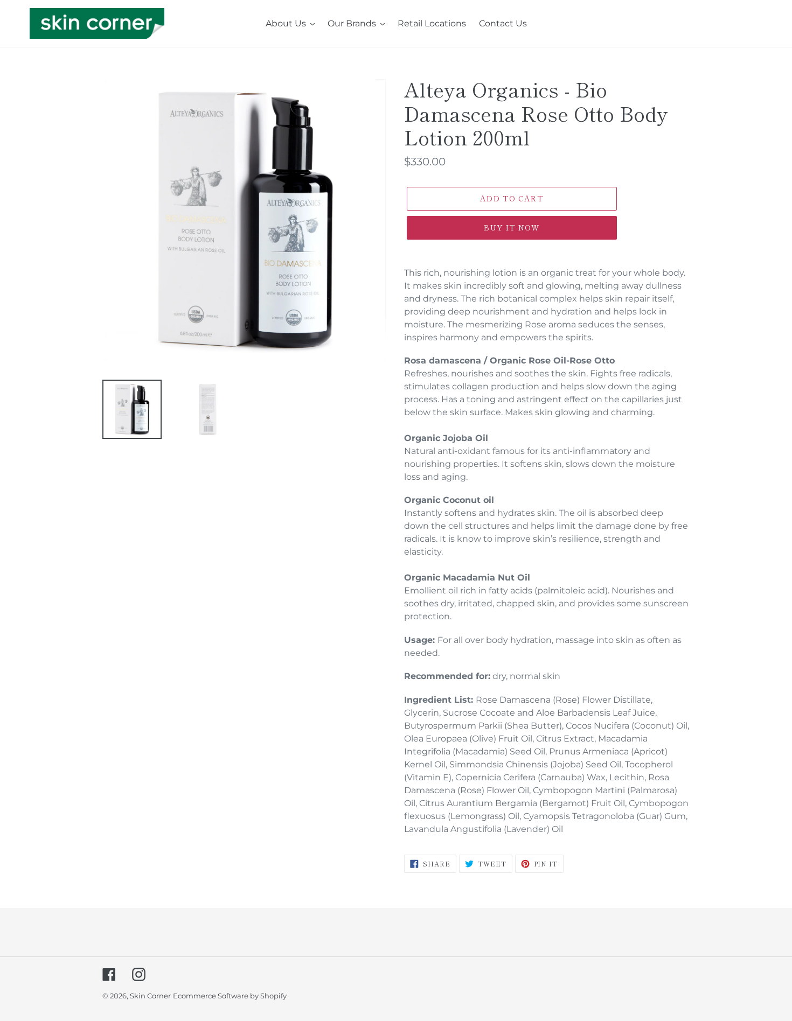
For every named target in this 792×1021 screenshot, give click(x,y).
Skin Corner (150, 995)
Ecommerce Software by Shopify (230, 995)
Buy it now (511, 227)
